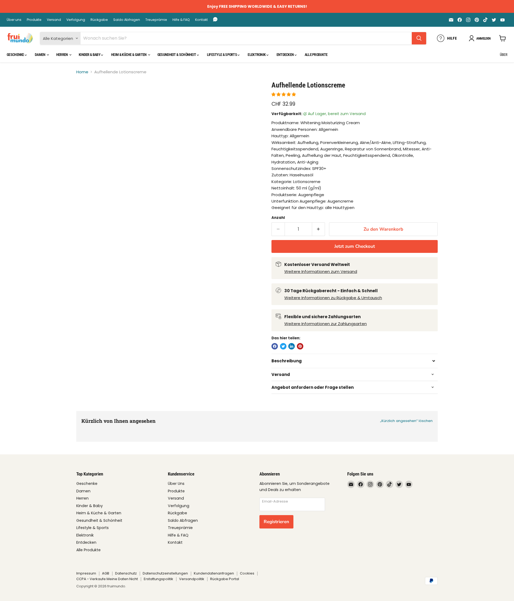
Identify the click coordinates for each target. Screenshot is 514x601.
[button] (284, 94)
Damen (40, 54)
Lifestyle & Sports (222, 54)
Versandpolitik (191, 578)
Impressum (86, 573)
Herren (62, 54)
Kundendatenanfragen (214, 573)
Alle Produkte (316, 54)
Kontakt (201, 20)
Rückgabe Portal (224, 578)
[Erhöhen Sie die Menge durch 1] (318, 229)
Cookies (247, 573)
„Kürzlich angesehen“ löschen (406, 421)
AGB (105, 573)
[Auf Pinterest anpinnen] (300, 346)
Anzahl (278, 218)
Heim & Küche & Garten (129, 54)
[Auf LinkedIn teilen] (291, 346)
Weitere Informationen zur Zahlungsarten (325, 323)
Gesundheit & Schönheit (177, 54)
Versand (54, 20)
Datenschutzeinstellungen (165, 573)
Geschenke (16, 54)
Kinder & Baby (90, 54)
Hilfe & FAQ (181, 20)
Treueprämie (156, 20)
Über (503, 54)
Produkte (34, 20)
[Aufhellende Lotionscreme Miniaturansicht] (87, 96)
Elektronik (257, 54)
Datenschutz (126, 573)
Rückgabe (99, 20)
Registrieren (276, 522)
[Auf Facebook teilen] (274, 346)
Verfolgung (75, 20)
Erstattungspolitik (158, 578)
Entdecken (285, 54)
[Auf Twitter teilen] (283, 346)
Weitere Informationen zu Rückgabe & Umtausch (333, 297)
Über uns (14, 20)
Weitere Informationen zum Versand (320, 271)
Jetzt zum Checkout (354, 246)
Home (82, 72)
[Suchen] (419, 38)
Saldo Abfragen (126, 20)
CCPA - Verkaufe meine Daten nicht (107, 578)
